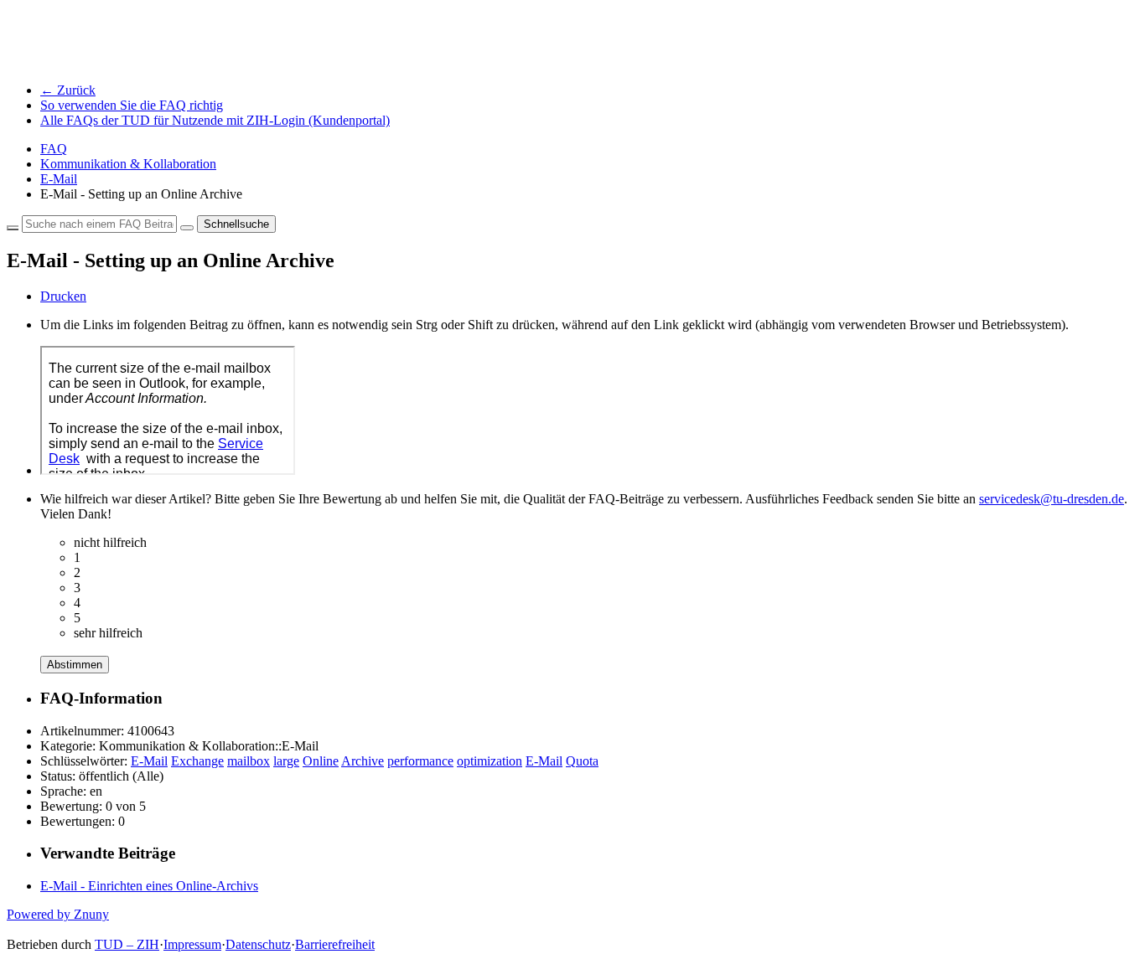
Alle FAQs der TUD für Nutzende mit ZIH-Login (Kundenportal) (215, 120)
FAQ (53, 149)
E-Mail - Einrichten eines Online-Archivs (149, 886)
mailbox (248, 761)
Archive (362, 761)
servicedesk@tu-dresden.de (1051, 499)
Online (321, 761)
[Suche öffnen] (187, 227)
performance (420, 761)
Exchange (197, 761)
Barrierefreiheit (335, 944)
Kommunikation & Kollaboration (128, 164)
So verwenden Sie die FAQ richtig (131, 105)
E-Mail (58, 179)
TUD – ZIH (127, 944)
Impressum (192, 944)
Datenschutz (258, 944)
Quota (582, 761)
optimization (489, 761)
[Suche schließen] (12, 227)
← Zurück (68, 90)
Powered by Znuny (58, 914)
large (286, 761)
